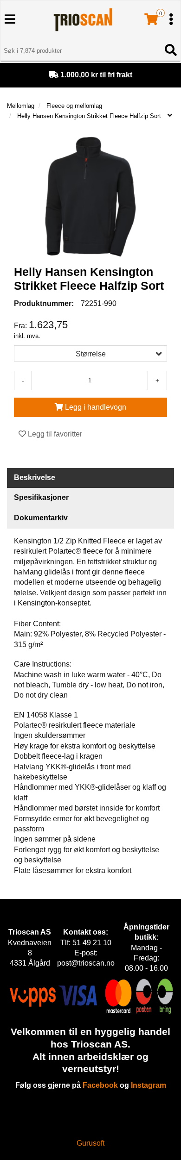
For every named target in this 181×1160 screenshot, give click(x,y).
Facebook (100, 1085)
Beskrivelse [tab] (34, 477)
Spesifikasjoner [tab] (41, 497)
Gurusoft (90, 1143)
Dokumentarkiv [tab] (41, 518)
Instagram (148, 1085)
